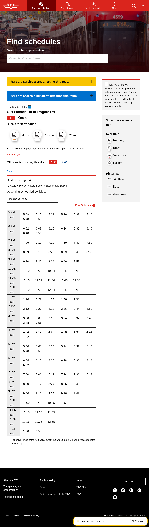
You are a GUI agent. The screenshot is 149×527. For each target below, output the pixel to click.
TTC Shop (81, 487)
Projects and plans (13, 497)
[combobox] (57, 58)
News (79, 480)
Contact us (129, 481)
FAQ (78, 494)
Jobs (42, 487)
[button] (114, 5)
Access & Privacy (31, 516)
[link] (51, 81)
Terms (6, 516)
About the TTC (11, 480)
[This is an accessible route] (29, 107)
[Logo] (10, 6)
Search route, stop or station (25, 50)
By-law (16, 516)
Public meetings (48, 480)
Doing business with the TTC (55, 494)
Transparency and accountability (12, 488)
